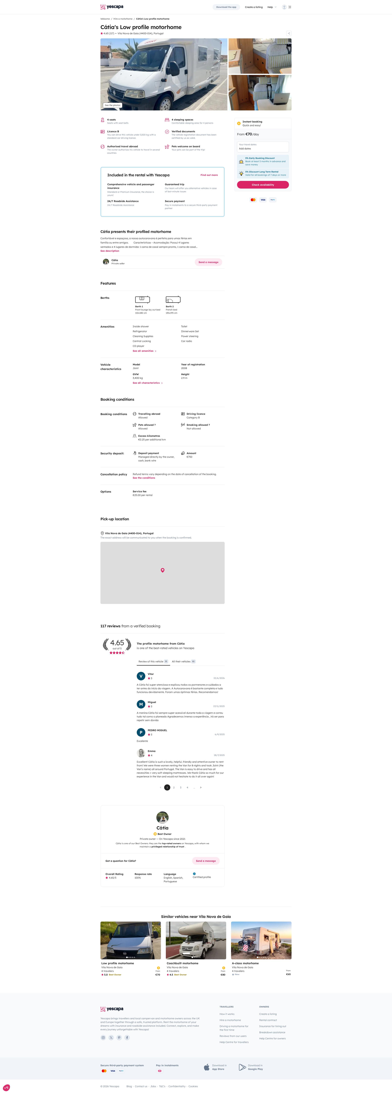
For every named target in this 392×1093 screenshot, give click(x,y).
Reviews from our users (233, 1035)
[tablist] (180, 662)
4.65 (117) (109, 33)
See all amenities (143, 350)
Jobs (153, 1086)
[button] (6, 1087)
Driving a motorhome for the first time (234, 1028)
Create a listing (254, 7)
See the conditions (144, 477)
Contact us (141, 1086)
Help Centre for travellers (234, 1042)
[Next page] (201, 787)
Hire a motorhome (230, 1020)
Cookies (193, 1086)
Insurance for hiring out (272, 1026)
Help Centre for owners (272, 1038)
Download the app (226, 7)
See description (109, 250)
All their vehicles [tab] (183, 661)
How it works (227, 1013)
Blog (129, 1086)
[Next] (157, 940)
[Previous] (104, 940)
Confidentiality (176, 1086)
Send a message (208, 262)
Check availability (263, 184)
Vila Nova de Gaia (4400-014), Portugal (141, 33)
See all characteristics (146, 382)
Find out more (209, 174)
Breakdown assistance (272, 1032)
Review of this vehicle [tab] (153, 661)
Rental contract (268, 1020)
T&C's (162, 1086)
